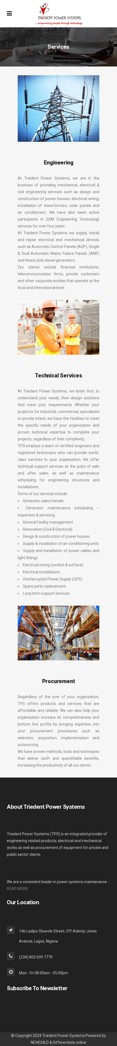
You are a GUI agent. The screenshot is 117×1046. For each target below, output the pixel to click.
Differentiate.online (69, 1042)
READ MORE (17, 888)
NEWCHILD (40, 1042)
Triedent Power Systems (63, 1035)
